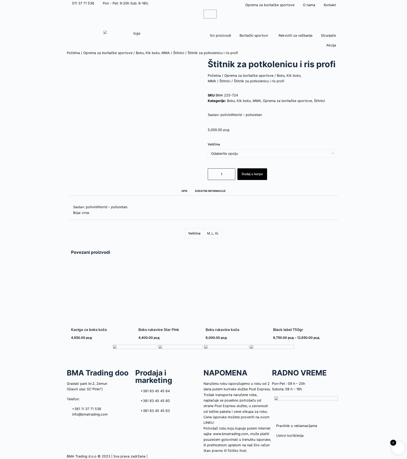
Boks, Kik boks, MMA (153, 53)
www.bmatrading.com (230, 434)
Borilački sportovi (254, 35)
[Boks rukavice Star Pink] (170, 290)
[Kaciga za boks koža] (102, 290)
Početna (73, 53)
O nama (309, 5)
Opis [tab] (184, 191)
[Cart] (210, 14)
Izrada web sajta (162, 456)
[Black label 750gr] (304, 290)
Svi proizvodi (220, 35)
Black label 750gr (288, 330)
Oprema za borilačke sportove (269, 5)
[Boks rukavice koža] (237, 290)
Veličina (214, 144)
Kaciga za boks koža (89, 330)
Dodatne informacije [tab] (210, 191)
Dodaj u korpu (252, 174)
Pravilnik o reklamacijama (296, 426)
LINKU (208, 422)
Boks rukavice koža (222, 330)
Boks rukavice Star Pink (158, 330)
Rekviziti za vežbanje (295, 35)
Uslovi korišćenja (290, 435)
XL (217, 233)
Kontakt (330, 5)
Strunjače (328, 35)
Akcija (331, 45)
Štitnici (178, 53)
